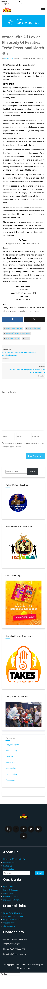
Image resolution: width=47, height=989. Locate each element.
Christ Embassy (9, 926)
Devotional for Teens (34, 328)
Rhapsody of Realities (11, 919)
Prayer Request (9, 893)
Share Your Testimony (11, 900)
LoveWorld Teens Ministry (13, 916)
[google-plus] (38, 829)
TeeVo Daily (39, 58)
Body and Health (12, 744)
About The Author (10, 862)
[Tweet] (34, 319)
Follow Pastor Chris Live (12, 913)
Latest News (10, 756)
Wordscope (10, 780)
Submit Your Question (11, 896)
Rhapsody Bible (9, 923)
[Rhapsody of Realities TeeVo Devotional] (18, 9)
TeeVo (27, 338)
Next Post (27, 370)
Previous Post (18, 352)
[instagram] (23, 829)
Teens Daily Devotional (13, 338)
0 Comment (28, 58)
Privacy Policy (8, 869)
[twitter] (31, 829)
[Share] (12, 319)
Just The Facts (11, 750)
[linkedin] (23, 836)
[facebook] (16, 829)
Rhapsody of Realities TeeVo (14, 859)
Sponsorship (8, 886)
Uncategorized (11, 774)
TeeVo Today (11, 768)
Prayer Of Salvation (10, 890)
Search (32, 471)
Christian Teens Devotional (14, 328)
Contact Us (7, 866)
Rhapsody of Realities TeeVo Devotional (18, 333)
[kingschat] (8, 829)
